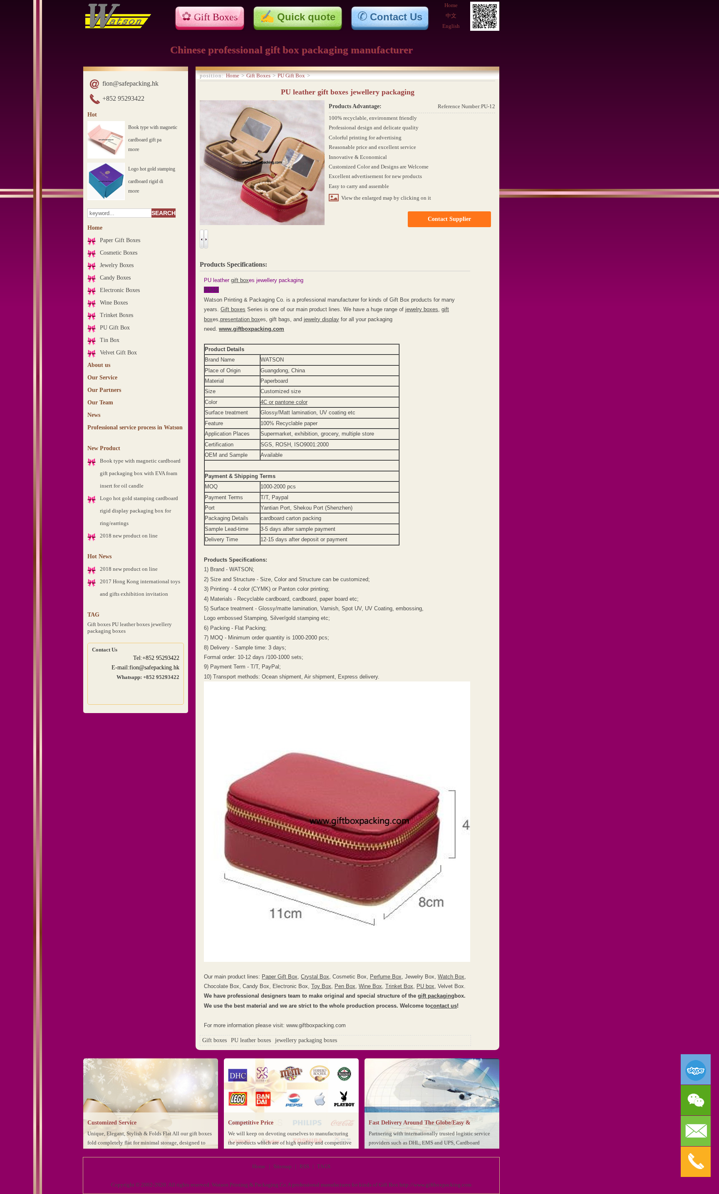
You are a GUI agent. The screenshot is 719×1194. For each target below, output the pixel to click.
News (93, 415)
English (451, 26)
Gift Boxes (216, 17)
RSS (304, 1166)
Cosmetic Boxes (118, 253)
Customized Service (111, 1123)
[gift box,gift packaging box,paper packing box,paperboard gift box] (118, 27)
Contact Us (396, 16)
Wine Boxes (114, 303)
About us (98, 365)
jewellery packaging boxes (306, 1040)
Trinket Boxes (116, 315)
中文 (451, 15)
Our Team (100, 402)
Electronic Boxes (120, 290)
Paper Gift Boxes (120, 240)
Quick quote (306, 16)
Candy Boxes (115, 278)
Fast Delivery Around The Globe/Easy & (420, 1123)
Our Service (102, 377)
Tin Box (109, 340)
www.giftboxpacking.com (251, 329)
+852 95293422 (123, 98)
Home (451, 5)
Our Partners (104, 390)
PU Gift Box (115, 328)
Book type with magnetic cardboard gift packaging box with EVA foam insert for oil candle (140, 473)
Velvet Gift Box (118, 352)
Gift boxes (99, 624)
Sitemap (282, 1166)
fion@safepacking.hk (130, 83)
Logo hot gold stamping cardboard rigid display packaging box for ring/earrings (139, 510)
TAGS (323, 1166)
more (133, 149)
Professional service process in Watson (135, 427)
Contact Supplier (449, 219)
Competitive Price (250, 1123)
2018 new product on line (129, 536)
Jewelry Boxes (117, 265)
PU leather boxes (131, 624)
